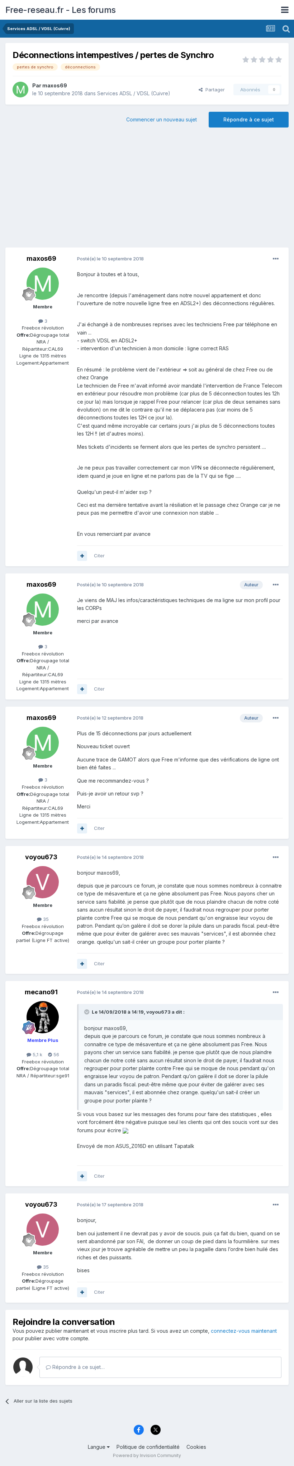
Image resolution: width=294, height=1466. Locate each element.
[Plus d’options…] (276, 259)
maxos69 (54, 85)
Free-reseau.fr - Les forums (60, 10)
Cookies (196, 1447)
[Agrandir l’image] (125, 1130)
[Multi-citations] (82, 556)
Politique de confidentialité (148, 1447)
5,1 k (36, 1054)
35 (45, 919)
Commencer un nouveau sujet (161, 119)
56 (55, 1054)
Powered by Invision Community (147, 1455)
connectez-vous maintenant (244, 1331)
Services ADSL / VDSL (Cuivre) (133, 93)
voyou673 (41, 857)
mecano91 (41, 992)
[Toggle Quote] (87, 1012)
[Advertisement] (147, 190)
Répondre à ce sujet (248, 119)
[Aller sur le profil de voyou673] (43, 882)
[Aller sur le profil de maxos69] (20, 89)
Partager (214, 89)
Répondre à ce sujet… (78, 1367)
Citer (99, 555)
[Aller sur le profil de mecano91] (43, 1017)
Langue (97, 1447)
